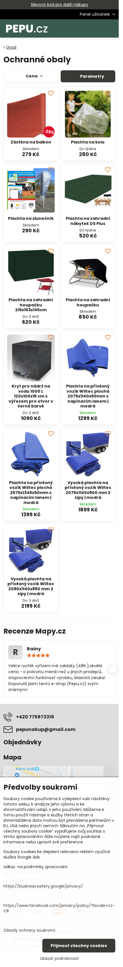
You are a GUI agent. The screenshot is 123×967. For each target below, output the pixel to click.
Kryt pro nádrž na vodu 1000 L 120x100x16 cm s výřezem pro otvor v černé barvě (31, 396)
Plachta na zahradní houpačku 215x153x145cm (31, 305)
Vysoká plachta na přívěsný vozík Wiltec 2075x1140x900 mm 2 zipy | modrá (88, 490)
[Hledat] (84, 28)
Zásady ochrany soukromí (29, 930)
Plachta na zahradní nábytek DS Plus (88, 221)
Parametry (91, 76)
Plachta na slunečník (31, 218)
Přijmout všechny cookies (79, 945)
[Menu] (112, 28)
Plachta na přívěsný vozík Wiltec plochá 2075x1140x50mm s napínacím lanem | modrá (88, 396)
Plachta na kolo (88, 142)
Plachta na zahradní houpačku (88, 302)
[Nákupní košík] (98, 28)
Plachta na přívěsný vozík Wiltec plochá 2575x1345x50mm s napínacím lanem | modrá (31, 492)
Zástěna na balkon (31, 142)
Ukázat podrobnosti (59, 958)
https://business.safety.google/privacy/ (43, 886)
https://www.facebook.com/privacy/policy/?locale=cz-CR (59, 908)
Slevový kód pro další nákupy (59, 4)
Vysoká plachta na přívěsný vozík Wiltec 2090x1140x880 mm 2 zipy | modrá (30, 586)
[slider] (38, 655)
